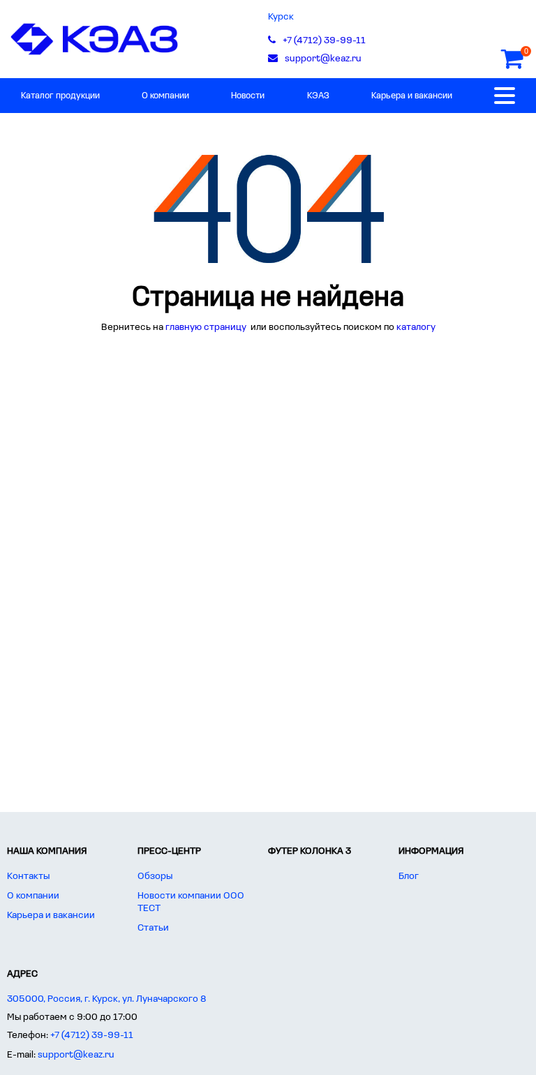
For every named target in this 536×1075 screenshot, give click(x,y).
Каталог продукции (60, 95)
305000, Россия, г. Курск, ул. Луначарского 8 (107, 999)
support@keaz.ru (76, 1055)
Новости (248, 95)
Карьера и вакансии (411, 95)
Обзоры (154, 876)
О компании (165, 95)
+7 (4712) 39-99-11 (91, 1035)
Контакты (28, 876)
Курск (281, 17)
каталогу (416, 327)
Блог (409, 876)
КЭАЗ (318, 95)
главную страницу (206, 327)
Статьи (153, 928)
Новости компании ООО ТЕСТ (190, 902)
